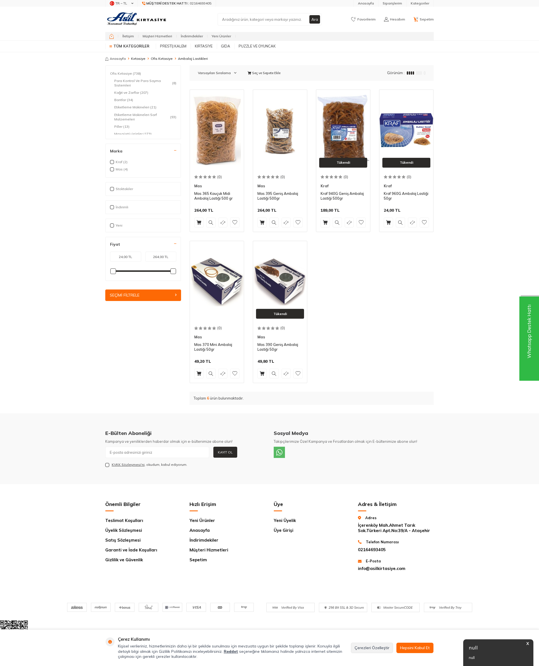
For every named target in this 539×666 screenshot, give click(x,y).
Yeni (119, 225)
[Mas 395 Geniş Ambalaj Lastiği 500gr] (280, 130)
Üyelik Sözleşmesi (123, 530)
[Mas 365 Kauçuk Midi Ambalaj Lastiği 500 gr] (217, 130)
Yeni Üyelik (285, 520)
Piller (121, 126)
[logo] (137, 19)
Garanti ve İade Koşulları (131, 550)
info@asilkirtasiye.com (381, 568)
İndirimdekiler (192, 36)
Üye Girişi (283, 530)
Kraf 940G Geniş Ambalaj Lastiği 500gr (342, 195)
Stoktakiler (124, 189)
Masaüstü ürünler (133, 134)
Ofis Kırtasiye (162, 58)
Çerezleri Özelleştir (372, 647)
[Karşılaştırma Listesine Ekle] (223, 222)
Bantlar (123, 100)
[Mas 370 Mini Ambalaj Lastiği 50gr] (217, 281)
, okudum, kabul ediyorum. (149, 464)
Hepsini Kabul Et (415, 647)
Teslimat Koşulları (124, 520)
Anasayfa (366, 3)
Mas (198, 186)
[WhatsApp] (279, 452)
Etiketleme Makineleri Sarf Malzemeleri (145, 117)
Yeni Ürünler (221, 36)
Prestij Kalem (173, 46)
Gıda (225, 46)
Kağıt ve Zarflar (131, 92)
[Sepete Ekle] (199, 222)
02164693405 (372, 549)
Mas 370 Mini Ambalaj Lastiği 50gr (213, 347)
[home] (111, 36)
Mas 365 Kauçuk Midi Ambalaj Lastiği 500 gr (213, 195)
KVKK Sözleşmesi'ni (128, 464)
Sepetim (198, 559)
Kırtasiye (204, 46)
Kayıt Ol (225, 452)
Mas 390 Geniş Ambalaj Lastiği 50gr (277, 347)
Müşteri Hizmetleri (157, 36)
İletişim (128, 36)
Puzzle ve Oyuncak (257, 46)
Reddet (231, 651)
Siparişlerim (392, 3)
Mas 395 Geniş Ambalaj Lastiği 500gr (277, 195)
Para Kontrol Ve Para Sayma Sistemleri (145, 83)
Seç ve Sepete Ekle (265, 73)
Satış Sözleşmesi (123, 540)
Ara (314, 19)
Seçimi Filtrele (125, 295)
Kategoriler (420, 3)
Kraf (324, 186)
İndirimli (122, 207)
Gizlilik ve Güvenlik (124, 559)
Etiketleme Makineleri (135, 107)
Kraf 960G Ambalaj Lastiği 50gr (406, 195)
